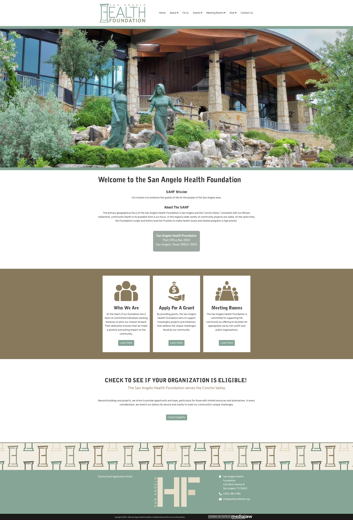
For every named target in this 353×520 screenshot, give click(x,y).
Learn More (126, 343)
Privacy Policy (180, 517)
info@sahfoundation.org (236, 499)
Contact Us (247, 13)
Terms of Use (170, 517)
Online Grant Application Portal (115, 476)
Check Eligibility (176, 417)
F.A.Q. (186, 13)
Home (162, 13)
